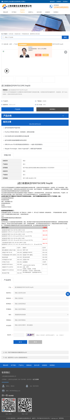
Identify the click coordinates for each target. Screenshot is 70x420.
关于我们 (14, 12)
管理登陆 (61, 418)
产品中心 (22, 12)
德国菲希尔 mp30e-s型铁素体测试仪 (17, 357)
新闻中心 (30, 12)
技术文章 (39, 12)
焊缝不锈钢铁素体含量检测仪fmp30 (17, 352)
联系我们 (65, 1)
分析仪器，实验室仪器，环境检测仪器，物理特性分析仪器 (24, 34)
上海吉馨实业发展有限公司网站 (16, 1)
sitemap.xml (54, 418)
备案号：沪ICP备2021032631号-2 (41, 418)
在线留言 (58, 1)
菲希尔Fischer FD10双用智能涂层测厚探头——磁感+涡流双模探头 (24, 144)
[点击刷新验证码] (30, 334)
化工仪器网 (36, 379)
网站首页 (5, 12)
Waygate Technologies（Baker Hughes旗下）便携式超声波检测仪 (23, 148)
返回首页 (52, 1)
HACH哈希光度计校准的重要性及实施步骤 (17, 136)
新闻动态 (29, 365)
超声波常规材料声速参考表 (12, 127)
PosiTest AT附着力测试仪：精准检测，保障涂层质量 (19, 132)
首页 (10, 44)
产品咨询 (17, 109)
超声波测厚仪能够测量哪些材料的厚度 (16, 140)
